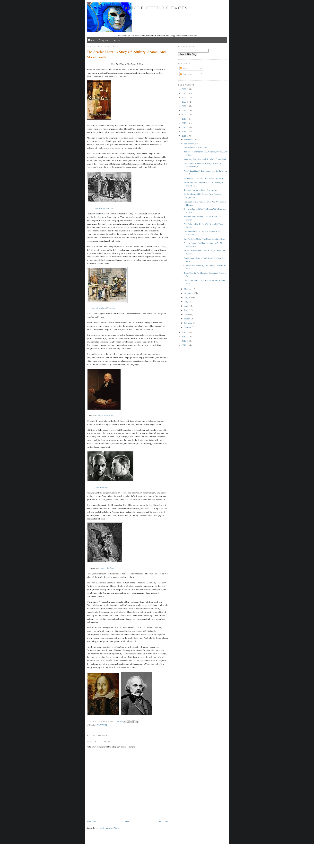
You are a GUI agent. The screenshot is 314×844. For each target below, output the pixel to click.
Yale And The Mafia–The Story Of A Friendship (204, 238)
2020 (184, 114)
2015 (184, 135)
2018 (184, 123)
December (189, 139)
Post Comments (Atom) (109, 827)
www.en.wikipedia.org (107, 568)
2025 (184, 93)
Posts (184, 68)
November (189, 143)
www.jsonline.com (102, 487)
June (186, 305)
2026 (184, 89)
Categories (104, 40)
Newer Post (91, 821)
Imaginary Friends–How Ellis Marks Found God (204, 159)
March (187, 318)
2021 (184, 110)
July (186, 301)
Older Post (163, 821)
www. (105, 415)
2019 (184, 118)
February (188, 322)
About (117, 40)
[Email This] (124, 721)
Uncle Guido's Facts (157, 7)
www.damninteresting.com (104, 208)
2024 (184, 97)
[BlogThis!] (128, 721)
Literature (101, 725)
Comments (187, 73)
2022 (184, 106)
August (187, 297)
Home (91, 40)
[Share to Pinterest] (137, 721)
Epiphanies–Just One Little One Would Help (203, 178)
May (186, 310)
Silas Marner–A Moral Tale (195, 147)
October (188, 288)
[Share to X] (131, 721)
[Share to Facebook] (134, 721)
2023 (184, 101)
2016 (184, 131)
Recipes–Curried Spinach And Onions (200, 189)
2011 (184, 345)
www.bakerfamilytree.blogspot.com (103, 308)
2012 (184, 340)
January (188, 327)
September (189, 293)
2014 (184, 332)
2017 (184, 127)
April (186, 314)
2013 (184, 336)
